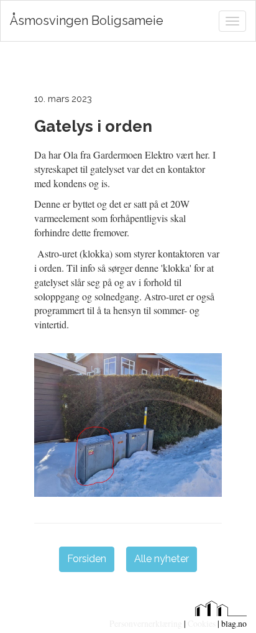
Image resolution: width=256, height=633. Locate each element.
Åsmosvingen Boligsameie (86, 20)
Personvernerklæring (145, 623)
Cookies (202, 623)
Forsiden (86, 559)
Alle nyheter (161, 559)
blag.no (234, 623)
